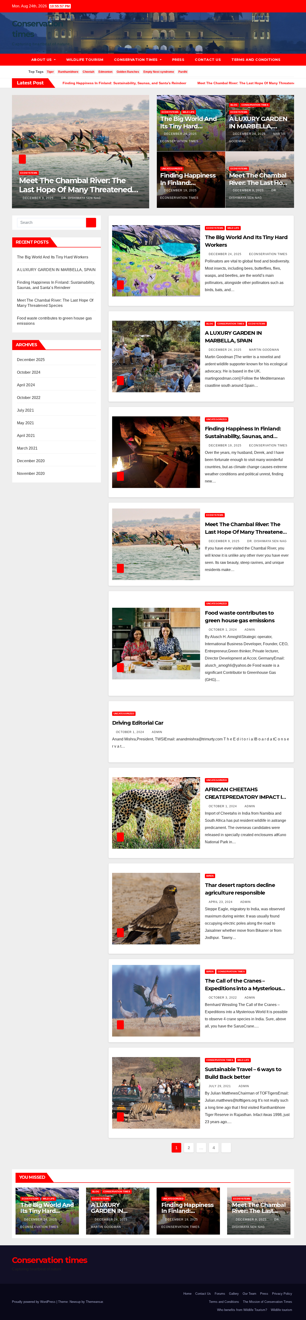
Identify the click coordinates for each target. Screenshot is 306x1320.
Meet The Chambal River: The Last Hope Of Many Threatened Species (245, 532)
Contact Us (208, 60)
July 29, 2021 (220, 1086)
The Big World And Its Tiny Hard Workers (188, 126)
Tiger (50, 71)
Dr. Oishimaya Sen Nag (267, 541)
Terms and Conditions (255, 60)
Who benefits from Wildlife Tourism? (242, 1310)
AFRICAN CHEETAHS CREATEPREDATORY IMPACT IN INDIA (245, 797)
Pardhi (182, 71)
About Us (42, 60)
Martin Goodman (264, 349)
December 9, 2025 (249, 190)
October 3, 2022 (223, 997)
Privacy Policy (282, 1293)
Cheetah (88, 71)
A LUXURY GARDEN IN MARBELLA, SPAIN (258, 126)
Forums (220, 1293)
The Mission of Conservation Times (267, 1302)
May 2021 (25, 423)
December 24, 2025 (181, 134)
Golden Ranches (128, 71)
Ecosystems (170, 112)
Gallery (234, 1293)
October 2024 (28, 372)
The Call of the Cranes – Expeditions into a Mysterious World (243, 988)
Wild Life (189, 112)
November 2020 (31, 473)
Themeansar (94, 1302)
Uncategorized (30, 173)
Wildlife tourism (281, 1310)
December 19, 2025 (181, 190)
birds (210, 876)
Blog (233, 105)
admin (64, 198)
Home (187, 1293)
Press (178, 60)
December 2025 (31, 360)
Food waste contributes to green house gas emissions (78, 185)
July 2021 (25, 410)
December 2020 (31, 461)
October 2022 (28, 398)
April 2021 (26, 436)
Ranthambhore (68, 71)
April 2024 (26, 385)
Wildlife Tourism (85, 60)
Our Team (249, 1293)
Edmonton (105, 71)
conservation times (254, 105)
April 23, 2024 (221, 902)
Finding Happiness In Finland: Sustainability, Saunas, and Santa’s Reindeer (243, 436)
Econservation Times (268, 254)
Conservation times (136, 60)
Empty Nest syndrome (158, 71)
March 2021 (27, 448)
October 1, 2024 (37, 198)
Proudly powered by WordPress (34, 1302)
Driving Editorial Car (137, 723)
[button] (292, 60)
